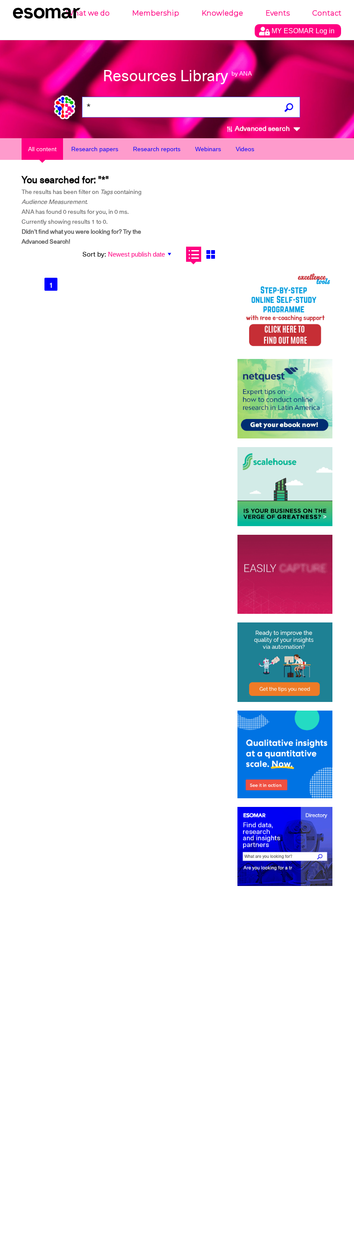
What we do (88, 13)
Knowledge (222, 13)
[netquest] (284, 398)
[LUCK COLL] (284, 486)
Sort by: (94, 254)
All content (42, 149)
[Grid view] (210, 254)
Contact (326, 13)
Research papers (94, 149)
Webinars (208, 149)
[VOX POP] (284, 574)
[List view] (193, 254)
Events (278, 13)
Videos (245, 149)
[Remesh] (284, 755)
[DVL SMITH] (284, 310)
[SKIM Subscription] (284, 662)
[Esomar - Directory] (284, 846)
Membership (155, 13)
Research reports (156, 149)
